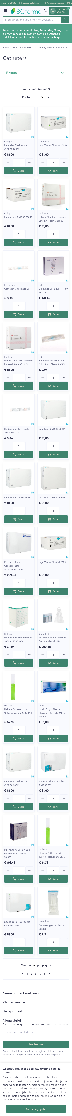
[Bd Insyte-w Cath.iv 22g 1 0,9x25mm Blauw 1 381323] (53, 338)
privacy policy (53, 1054)
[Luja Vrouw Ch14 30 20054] (53, 123)
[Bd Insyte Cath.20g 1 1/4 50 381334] (53, 266)
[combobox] (32, 19)
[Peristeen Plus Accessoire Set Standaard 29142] (53, 615)
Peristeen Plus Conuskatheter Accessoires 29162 (13, 565)
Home (6, 47)
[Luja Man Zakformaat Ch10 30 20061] (18, 762)
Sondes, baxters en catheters (52, 47)
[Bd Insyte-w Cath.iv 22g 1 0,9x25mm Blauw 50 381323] (18, 830)
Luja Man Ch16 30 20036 (17, 497)
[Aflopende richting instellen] (49, 97)
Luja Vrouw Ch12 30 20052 (18, 217)
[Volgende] (48, 974)
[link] (23, 974)
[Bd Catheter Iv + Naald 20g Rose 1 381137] (18, 410)
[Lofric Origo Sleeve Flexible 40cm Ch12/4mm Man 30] (53, 687)
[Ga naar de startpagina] (25, 11)
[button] (36, 72)
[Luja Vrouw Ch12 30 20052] (18, 194)
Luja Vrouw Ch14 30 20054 (53, 145)
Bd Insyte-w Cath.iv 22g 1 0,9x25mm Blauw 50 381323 (17, 853)
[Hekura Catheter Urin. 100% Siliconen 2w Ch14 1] (18, 687)
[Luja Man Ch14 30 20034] (53, 410)
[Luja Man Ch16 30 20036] (18, 478)
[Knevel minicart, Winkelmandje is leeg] (53, 11)
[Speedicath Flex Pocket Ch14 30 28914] (18, 902)
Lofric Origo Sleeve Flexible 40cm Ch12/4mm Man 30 (52, 713)
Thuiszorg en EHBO (23, 47)
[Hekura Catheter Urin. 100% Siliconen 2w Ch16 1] (53, 830)
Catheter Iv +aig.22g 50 (16, 288)
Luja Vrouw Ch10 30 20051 (52, 562)
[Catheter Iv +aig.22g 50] (18, 266)
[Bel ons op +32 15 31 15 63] (45, 11)
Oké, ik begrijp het (36, 1109)
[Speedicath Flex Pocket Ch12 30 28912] (53, 762)
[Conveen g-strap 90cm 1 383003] (53, 902)
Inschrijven (36, 1044)
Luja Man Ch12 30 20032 (52, 497)
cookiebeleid (30, 1099)
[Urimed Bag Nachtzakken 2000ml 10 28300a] (18, 615)
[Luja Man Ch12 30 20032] (53, 478)
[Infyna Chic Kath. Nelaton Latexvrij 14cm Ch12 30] (18, 338)
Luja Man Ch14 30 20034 (52, 429)
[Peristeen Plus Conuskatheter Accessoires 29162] (18, 543)
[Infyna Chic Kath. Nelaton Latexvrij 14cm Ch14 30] (53, 194)
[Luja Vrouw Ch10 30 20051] (53, 543)
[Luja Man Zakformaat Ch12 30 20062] (18, 123)
